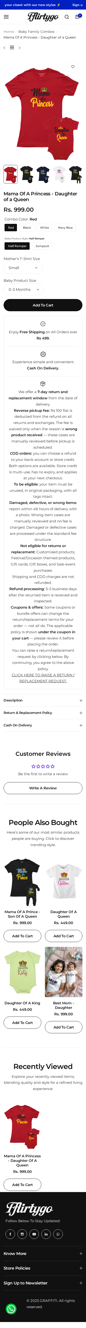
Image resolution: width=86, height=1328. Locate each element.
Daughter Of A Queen (63, 914)
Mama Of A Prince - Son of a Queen (22, 914)
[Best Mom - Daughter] (64, 972)
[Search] (66, 16)
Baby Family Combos (36, 31)
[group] (43, 110)
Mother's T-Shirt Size (22, 258)
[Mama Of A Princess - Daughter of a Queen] (22, 1125)
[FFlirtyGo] (43, 17)
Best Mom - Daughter (63, 1005)
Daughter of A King (22, 1003)
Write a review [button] (43, 788)
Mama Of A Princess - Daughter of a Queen (22, 1160)
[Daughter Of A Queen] (64, 881)
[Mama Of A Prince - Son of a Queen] (22, 881)
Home (9, 31)
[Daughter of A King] (22, 972)
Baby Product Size (20, 280)
